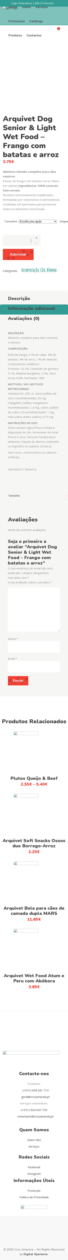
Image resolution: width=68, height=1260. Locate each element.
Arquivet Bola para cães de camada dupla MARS (34, 910)
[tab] (34, 297)
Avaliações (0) (24, 318)
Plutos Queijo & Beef (34, 778)
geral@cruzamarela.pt (35, 1097)
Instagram (34, 1173)
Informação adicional (31, 308)
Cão (42, 270)
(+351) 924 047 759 (34, 1110)
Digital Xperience (36, 1254)
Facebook (34, 1167)
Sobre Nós (34, 1140)
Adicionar (18, 254)
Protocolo (34, 1190)
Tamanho (10, 221)
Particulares (25, 3)
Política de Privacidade (34, 1197)
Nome (13, 639)
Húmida (52, 270)
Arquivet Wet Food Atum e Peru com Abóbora (34, 978)
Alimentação (30, 270)
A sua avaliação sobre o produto (30, 582)
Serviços (34, 1146)
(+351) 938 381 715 (35, 1090)
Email (12, 658)
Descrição (19, 298)
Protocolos (48, 3)
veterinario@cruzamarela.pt (35, 1116)
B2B (37, 3)
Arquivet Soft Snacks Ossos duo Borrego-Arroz (34, 843)
